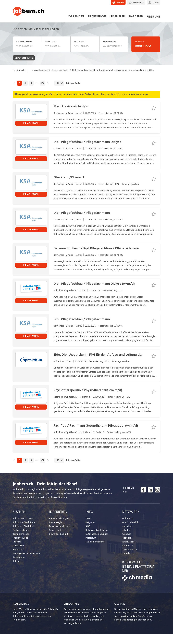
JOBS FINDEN (76, 16)
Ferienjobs (18, 549)
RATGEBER (136, 16)
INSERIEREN (117, 16)
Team (88, 518)
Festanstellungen (21, 530)
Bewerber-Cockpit (58, 534)
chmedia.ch (127, 553)
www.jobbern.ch (39, 70)
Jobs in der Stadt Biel (23, 526)
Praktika (17, 542)
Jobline (16, 561)
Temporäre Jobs (21, 534)
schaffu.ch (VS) (129, 542)
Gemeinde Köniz (60, 70)
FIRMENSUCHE (97, 16)
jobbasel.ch (127, 518)
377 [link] (42, 83)
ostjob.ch (126, 530)
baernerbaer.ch (129, 549)
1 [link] (19, 83)
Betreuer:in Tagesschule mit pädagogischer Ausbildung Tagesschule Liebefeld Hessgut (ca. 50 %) (113, 70)
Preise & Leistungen (59, 518)
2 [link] (25, 83)
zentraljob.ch (128, 526)
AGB (87, 526)
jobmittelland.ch (130, 522)
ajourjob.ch (127, 546)
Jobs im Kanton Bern (23, 518)
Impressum (90, 538)
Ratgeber (90, 522)
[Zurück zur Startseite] (137, 580)
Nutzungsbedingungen (96, 534)
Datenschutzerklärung (96, 530)
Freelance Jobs (20, 538)
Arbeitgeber (19, 557)
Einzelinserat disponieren (61, 526)
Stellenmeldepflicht (95, 542)
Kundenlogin (55, 522)
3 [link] (31, 83)
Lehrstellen (18, 546)
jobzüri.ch (126, 538)
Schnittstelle (55, 530)
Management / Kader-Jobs (26, 553)
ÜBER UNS (153, 16)
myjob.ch (126, 534)
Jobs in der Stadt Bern (24, 522)
